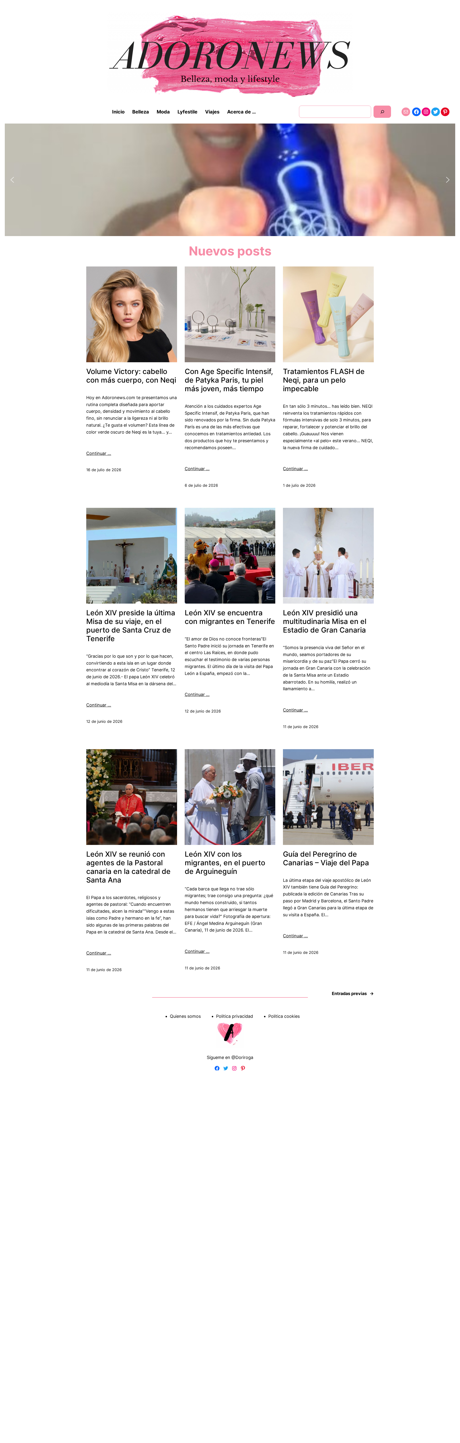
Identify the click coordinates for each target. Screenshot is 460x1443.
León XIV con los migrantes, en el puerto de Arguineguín (225, 863)
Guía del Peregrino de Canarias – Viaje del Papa (326, 858)
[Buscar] (382, 112)
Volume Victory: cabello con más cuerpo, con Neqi (131, 375)
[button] (12, 180)
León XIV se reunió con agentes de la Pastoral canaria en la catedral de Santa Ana (128, 867)
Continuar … (98, 453)
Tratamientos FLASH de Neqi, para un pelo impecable (324, 380)
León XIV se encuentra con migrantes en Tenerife (230, 617)
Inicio (118, 112)
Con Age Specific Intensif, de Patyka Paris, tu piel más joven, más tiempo (229, 380)
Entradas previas (353, 993)
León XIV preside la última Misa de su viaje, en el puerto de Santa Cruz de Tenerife (130, 625)
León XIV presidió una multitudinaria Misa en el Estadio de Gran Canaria (324, 621)
